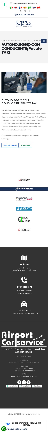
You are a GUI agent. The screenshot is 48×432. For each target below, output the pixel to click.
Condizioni (37, 386)
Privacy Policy (25, 386)
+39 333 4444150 (25, 14)
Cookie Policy (12, 386)
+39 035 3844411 (24, 293)
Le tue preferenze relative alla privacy (26, 424)
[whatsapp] (29, 11)
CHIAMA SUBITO (10, 145)
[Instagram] (19, 382)
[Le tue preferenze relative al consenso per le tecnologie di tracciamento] (4, 4)
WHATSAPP (25, 145)
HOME (3, 41)
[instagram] (25, 11)
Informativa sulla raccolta (15, 429)
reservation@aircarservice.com (25, 3)
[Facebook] (20, 11)
